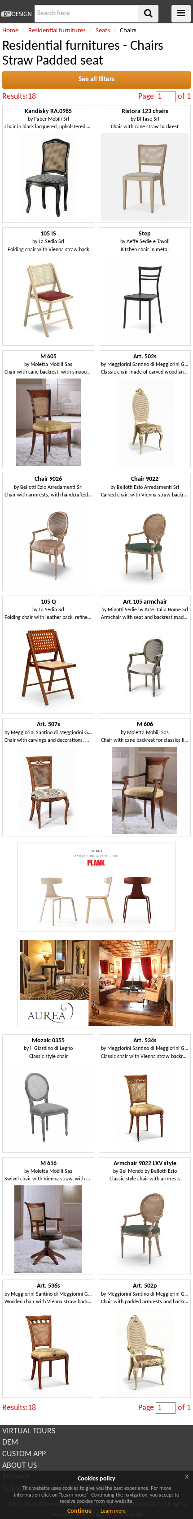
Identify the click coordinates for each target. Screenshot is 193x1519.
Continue (79, 1511)
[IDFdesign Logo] (16, 13)
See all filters (96, 79)
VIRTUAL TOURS (28, 1431)
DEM (10, 1442)
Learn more (113, 1511)
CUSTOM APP (24, 1454)
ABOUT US (19, 1466)
